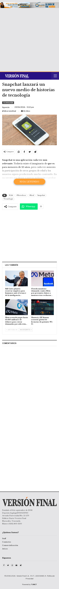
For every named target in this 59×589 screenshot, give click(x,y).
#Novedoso (21, 195)
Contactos (6, 542)
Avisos (5, 549)
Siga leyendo (29, 181)
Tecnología (8, 103)
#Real (31, 195)
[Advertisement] (29, 38)
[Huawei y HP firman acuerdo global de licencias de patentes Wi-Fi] (42, 307)
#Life (11, 195)
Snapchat (41, 195)
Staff (4, 539)
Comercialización (10, 545)
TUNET (34, 584)
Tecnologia (8, 199)
